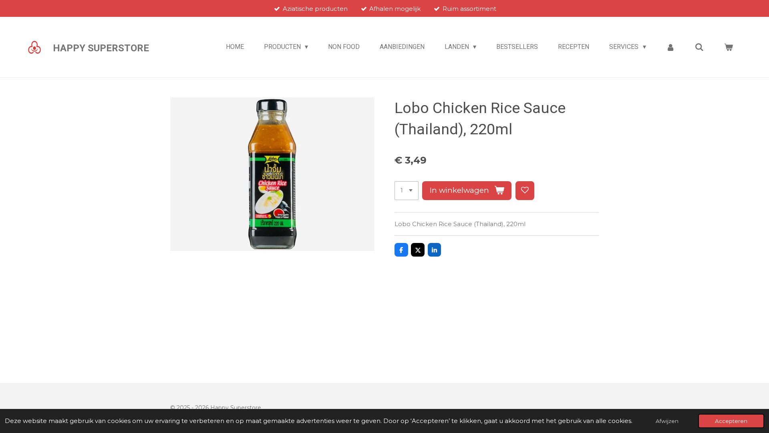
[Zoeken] (699, 47)
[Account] (670, 47)
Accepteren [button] (731, 421)
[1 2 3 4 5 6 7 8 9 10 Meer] (407, 190)
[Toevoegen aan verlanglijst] (524, 190)
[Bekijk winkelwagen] (728, 47)
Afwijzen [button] (667, 421)
